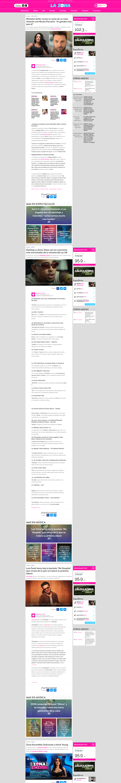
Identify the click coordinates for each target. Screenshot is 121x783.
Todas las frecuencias (84, 33)
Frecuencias (96, 11)
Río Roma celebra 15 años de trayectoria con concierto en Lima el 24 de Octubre (90, 632)
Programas (85, 11)
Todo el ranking (90, 73)
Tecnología (63, 11)
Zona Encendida (42, 747)
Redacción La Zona (40, 64)
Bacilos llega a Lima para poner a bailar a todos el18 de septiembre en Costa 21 (90, 83)
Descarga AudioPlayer (60, 1)
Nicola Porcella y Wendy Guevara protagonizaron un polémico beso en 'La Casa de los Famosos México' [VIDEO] (54, 102)
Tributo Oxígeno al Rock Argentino (90, 89)
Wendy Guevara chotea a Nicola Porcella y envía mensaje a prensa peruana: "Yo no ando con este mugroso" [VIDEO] (35, 102)
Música (35, 11)
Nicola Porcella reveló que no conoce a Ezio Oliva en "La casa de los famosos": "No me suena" (35, 114)
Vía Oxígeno (89, 90)
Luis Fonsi (34, 664)
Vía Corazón (89, 86)
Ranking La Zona (35, 507)
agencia (59, 189)
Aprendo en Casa (51, 1)
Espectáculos (25, 11)
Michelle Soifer (44, 189)
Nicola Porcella (35, 189)
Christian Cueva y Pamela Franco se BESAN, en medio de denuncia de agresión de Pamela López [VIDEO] (89, 111)
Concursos (74, 11)
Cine (43, 11)
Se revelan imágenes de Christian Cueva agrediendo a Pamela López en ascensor (89, 118)
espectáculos (52, 189)
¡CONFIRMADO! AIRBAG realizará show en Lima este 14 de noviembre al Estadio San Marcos (90, 639)
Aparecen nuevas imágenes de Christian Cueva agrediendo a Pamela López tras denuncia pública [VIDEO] (89, 127)
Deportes (52, 11)
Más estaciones (69, 0)
